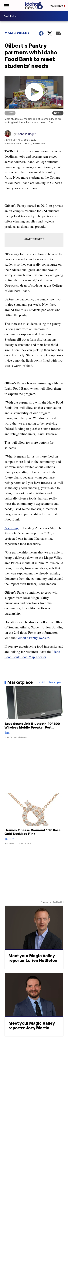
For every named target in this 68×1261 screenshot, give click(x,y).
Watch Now (57, 6)
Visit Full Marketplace (51, 682)
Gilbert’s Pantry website (32, 637)
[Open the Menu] (6, 5)
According (12, 528)
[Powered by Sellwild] (58, 902)
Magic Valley (17, 33)
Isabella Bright (26, 134)
